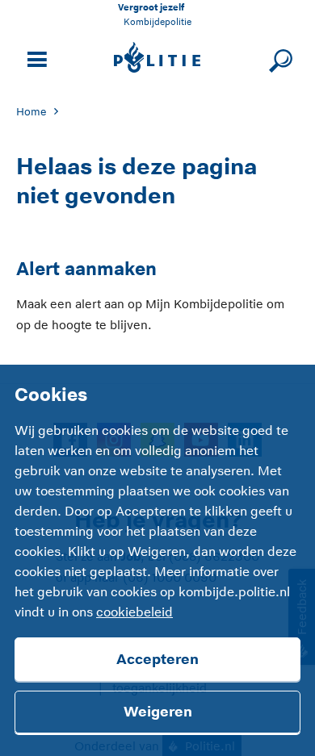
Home (31, 112)
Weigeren (158, 711)
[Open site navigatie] (34, 57)
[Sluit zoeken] (278, 57)
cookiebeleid (134, 612)
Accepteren (157, 659)
